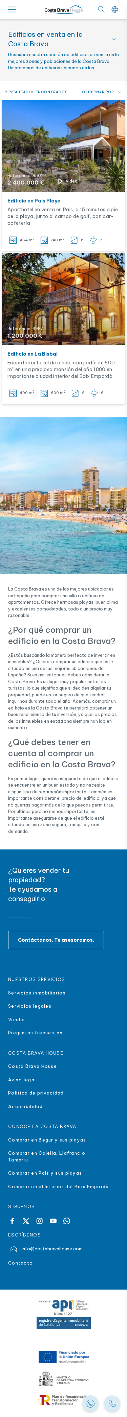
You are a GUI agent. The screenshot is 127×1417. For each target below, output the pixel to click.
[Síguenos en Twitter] (26, 1221)
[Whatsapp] (67, 1221)
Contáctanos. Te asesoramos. (56, 940)
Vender (17, 1019)
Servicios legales (29, 1006)
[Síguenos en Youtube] (53, 1221)
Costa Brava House (32, 1066)
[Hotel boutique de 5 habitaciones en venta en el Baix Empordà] (63, 299)
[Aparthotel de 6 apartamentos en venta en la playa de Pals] (63, 146)
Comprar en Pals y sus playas (45, 1173)
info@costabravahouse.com (52, 1248)
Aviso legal (22, 1079)
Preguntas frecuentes (35, 1032)
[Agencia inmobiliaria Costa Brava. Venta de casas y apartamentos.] (112, 1403)
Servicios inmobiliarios (37, 992)
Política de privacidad (36, 1093)
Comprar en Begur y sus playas (47, 1140)
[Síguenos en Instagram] (39, 1221)
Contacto (20, 1263)
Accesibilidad (25, 1106)
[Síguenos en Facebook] (12, 1221)
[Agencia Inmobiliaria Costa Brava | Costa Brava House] (64, 9)
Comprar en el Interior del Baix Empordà (59, 1186)
